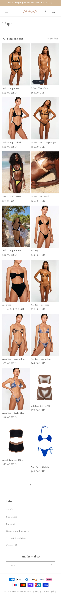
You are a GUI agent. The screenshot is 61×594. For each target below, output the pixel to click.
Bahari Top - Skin (11, 88)
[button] (6, 11)
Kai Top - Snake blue (41, 359)
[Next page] (39, 485)
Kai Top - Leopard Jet (41, 305)
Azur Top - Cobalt (40, 467)
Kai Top (34, 251)
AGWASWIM (18, 591)
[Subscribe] (51, 565)
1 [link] (22, 485)
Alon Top (6, 305)
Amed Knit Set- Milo (12, 460)
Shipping (10, 523)
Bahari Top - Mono (11, 250)
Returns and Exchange (17, 530)
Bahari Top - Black (11, 142)
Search (9, 509)
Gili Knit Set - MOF (40, 406)
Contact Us (12, 545)
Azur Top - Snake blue (13, 413)
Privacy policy (50, 591)
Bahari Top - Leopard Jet (43, 142)
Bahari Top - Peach (40, 88)
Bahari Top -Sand (40, 196)
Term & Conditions (16, 538)
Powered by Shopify (32, 591)
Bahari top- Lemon (12, 197)
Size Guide (11, 516)
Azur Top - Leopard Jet (13, 359)
